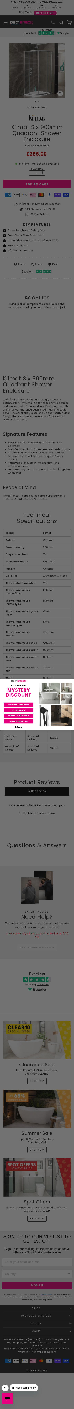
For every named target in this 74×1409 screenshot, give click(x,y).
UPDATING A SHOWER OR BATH (18, 716)
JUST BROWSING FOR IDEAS (18, 721)
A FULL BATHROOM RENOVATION (18, 705)
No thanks (18, 727)
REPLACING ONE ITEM (18, 710)
